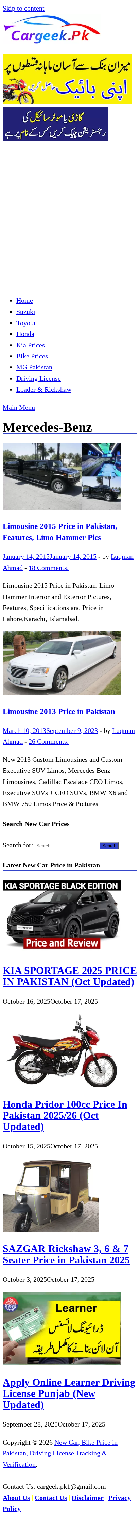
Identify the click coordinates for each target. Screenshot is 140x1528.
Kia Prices (30, 345)
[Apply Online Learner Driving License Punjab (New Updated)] (62, 1363)
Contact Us (51, 1497)
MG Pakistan (34, 367)
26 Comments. (49, 741)
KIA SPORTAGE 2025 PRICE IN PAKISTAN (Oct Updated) (70, 976)
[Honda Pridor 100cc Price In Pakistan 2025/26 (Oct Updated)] (62, 1084)
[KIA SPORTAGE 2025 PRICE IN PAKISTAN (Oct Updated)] (62, 951)
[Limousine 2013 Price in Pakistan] (70, 664)
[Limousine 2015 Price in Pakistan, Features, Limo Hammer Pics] (70, 478)
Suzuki (25, 311)
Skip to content (24, 8)
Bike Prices (32, 356)
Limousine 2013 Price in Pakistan (59, 711)
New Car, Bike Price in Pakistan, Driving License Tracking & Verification (60, 1453)
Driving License (38, 378)
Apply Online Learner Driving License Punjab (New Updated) (69, 1393)
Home (24, 300)
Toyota (25, 323)
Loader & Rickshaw (43, 389)
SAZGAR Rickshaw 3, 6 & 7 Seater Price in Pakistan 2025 (66, 1254)
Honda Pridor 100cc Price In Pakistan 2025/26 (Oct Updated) (65, 1115)
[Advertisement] (70, 218)
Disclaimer (88, 1497)
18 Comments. (49, 567)
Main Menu (19, 407)
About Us (16, 1497)
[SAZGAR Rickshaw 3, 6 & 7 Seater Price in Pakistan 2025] (51, 1229)
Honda (25, 333)
